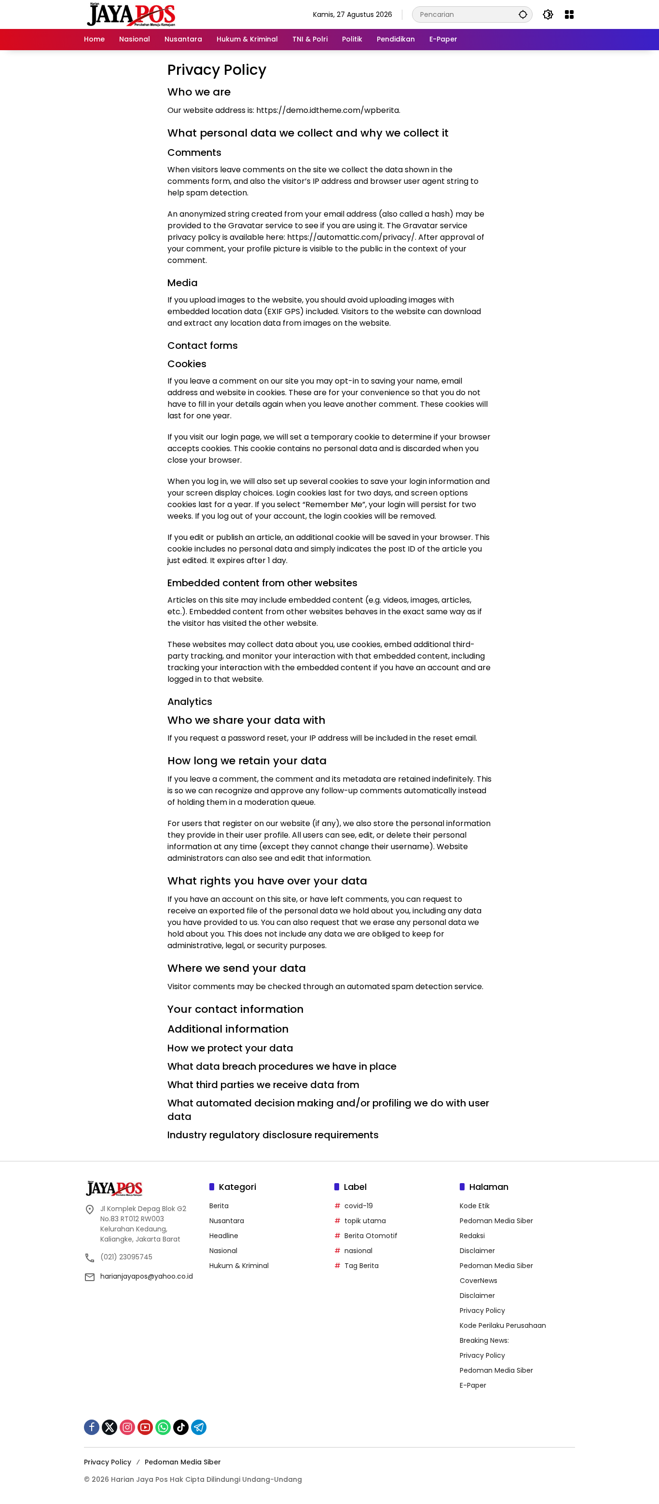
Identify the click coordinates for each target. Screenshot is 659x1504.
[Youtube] (145, 1427)
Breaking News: (484, 1340)
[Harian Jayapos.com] (131, 14)
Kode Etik (475, 1206)
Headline (223, 1236)
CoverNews (478, 1280)
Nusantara (226, 1221)
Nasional (223, 1251)
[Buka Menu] (569, 14)
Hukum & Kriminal (239, 1265)
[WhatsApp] (163, 1427)
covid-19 (358, 1206)
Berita (219, 1206)
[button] (523, 14)
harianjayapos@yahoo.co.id (146, 1276)
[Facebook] (91, 1427)
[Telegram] (198, 1427)
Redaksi (472, 1236)
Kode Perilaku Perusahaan (503, 1325)
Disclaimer (477, 1251)
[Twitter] (109, 1427)
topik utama (365, 1221)
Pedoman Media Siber (496, 1221)
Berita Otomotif (371, 1236)
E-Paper (473, 1385)
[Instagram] (127, 1427)
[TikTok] (181, 1427)
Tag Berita (361, 1265)
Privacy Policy (482, 1310)
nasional (358, 1251)
